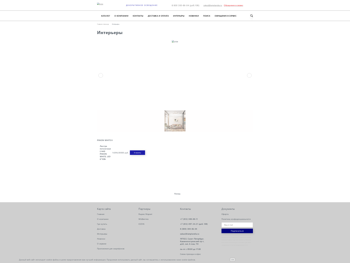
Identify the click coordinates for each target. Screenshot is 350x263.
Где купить (102, 224)
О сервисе (101, 243)
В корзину (137, 153)
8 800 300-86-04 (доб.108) (185, 5)
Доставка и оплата (158, 16)
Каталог (105, 16)
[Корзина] (251, 5)
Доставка (101, 229)
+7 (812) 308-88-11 (189, 219)
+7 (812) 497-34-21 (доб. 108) (194, 224)
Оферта (225, 214)
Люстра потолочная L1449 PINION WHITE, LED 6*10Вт (105, 152)
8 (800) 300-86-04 (188, 229)
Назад (177, 193)
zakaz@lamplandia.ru (212, 5)
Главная (100, 214)
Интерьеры (178, 16)
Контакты (138, 16)
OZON (141, 224)
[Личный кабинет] (245, 5)
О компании (121, 16)
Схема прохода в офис (190, 254)
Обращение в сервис (226, 16)
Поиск (206, 16)
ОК (232, 259)
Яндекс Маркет (145, 214)
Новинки (194, 16)
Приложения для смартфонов (110, 248)
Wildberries (143, 219)
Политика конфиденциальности (236, 219)
